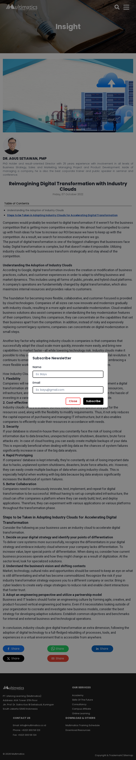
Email (36, 383)
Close (73, 401)
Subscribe (93, 401)
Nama (37, 367)
